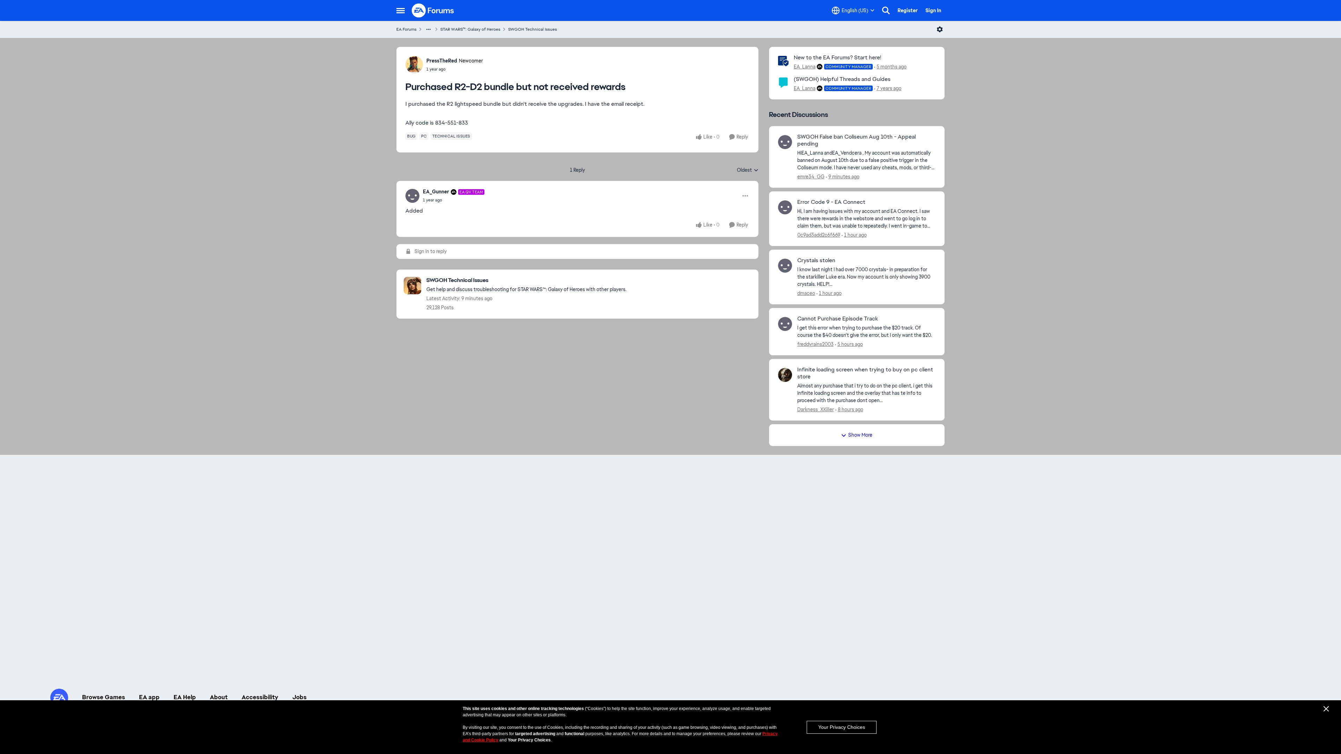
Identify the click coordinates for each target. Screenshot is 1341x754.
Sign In (933, 10)
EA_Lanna (804, 67)
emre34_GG (811, 176)
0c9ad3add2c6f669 (818, 235)
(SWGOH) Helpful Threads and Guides (842, 79)
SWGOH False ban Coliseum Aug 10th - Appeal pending (856, 140)
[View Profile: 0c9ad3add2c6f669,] (785, 207)
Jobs (299, 697)
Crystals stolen (816, 260)
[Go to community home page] (433, 10)
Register (907, 10)
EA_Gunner (436, 191)
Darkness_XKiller (815, 409)
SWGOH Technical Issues (532, 29)
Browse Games (103, 697)
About (219, 697)
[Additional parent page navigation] (428, 29)
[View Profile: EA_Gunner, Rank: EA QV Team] (412, 196)
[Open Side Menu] (400, 10)
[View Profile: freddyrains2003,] (785, 324)
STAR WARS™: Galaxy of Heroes (470, 29)
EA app (149, 697)
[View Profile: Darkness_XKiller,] (785, 375)
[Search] (886, 10)
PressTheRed (441, 61)
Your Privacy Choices (841, 727)
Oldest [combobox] (748, 170)
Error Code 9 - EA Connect (831, 202)
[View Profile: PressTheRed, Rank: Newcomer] (414, 64)
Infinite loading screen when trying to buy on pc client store (865, 373)
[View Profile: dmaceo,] (785, 266)
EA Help (185, 697)
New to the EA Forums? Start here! (837, 57)
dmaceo (806, 293)
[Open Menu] (940, 29)
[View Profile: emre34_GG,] (785, 142)
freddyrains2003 (815, 344)
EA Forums (406, 29)
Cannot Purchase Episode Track (837, 318)
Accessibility (260, 697)
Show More (860, 435)
